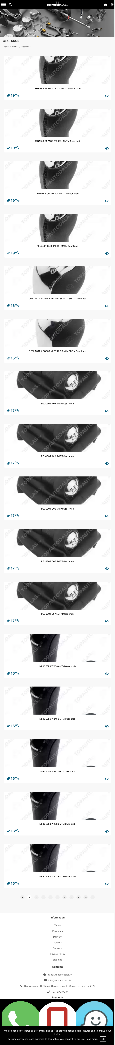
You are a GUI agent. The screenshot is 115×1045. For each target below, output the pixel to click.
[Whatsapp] (20, 1022)
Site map (57, 959)
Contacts (57, 948)
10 (86, 897)
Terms (57, 925)
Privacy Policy (57, 954)
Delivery (57, 936)
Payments (57, 931)
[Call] (57, 1022)
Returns (58, 942)
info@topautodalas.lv (59, 980)
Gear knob (26, 47)
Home (6, 47)
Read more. (92, 1039)
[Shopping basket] (105, 4)
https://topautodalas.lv (60, 974)
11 (92, 897)
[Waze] (94, 1022)
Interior (15, 47)
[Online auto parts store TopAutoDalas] (57, 4)
